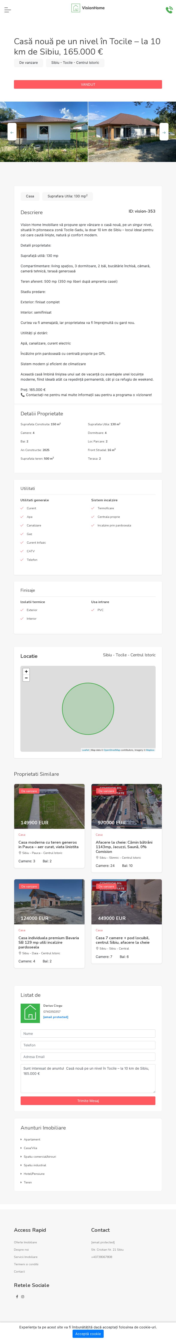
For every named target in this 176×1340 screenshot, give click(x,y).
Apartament (32, 1139)
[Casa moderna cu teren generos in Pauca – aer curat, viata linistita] (49, 806)
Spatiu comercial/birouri (40, 1157)
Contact (19, 1272)
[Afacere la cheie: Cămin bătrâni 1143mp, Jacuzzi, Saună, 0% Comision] (126, 806)
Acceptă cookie (88, 1334)
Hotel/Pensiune (34, 1174)
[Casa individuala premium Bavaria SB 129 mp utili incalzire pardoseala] (49, 901)
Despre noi (21, 1250)
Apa (29, 517)
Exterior (32, 610)
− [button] (26, 678)
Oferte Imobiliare (25, 1242)
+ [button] (26, 671)
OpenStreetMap (112, 750)
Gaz (29, 534)
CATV (31, 551)
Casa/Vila (30, 1148)
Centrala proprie (109, 517)
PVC (100, 610)
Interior (31, 619)
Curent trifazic (36, 543)
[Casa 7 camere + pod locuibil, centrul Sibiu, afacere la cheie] (126, 901)
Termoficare (106, 508)
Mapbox (150, 750)
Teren (28, 1182)
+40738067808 (101, 1257)
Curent (31, 508)
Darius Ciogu (52, 1006)
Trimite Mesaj (88, 1101)
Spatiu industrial (35, 1165)
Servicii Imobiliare (26, 1257)
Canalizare (34, 525)
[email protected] (55, 1017)
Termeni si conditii (26, 1264)
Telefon (32, 560)
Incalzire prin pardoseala (114, 525)
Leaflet (85, 750)
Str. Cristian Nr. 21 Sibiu (107, 1250)
